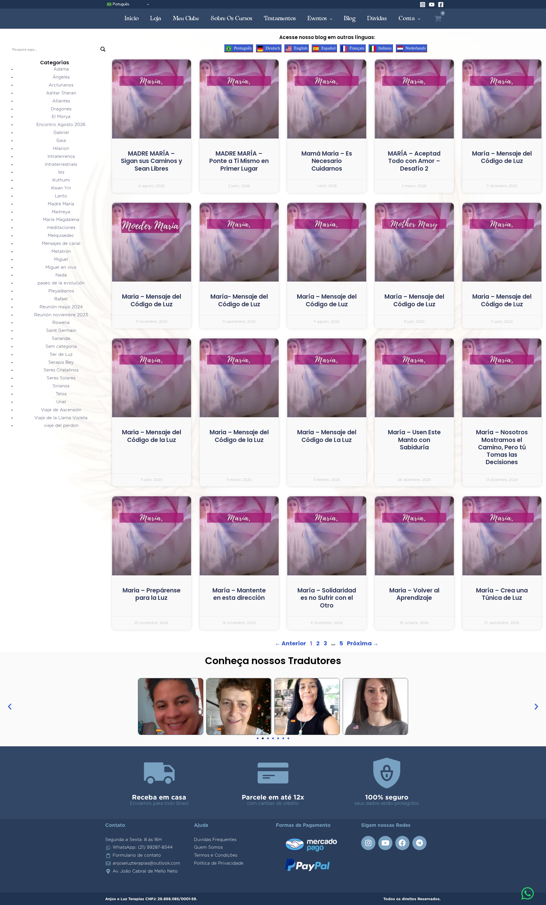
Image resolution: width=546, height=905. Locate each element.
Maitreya (61, 212)
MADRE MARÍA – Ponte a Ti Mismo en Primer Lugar (239, 161)
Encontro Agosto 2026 (61, 125)
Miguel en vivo (61, 267)
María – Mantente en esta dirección (239, 594)
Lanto (61, 196)
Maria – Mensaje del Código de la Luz (151, 436)
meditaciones (61, 228)
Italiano (384, 48)
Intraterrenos (61, 156)
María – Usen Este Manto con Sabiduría (414, 439)
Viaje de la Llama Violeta (61, 418)
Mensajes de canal (61, 243)
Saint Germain (61, 330)
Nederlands (415, 48)
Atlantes (61, 101)
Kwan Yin (61, 188)
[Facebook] (441, 4)
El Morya (61, 117)
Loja (156, 18)
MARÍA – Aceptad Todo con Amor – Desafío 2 (414, 161)
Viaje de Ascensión (61, 410)
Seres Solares (61, 378)
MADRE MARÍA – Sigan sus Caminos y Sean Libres (151, 161)
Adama (61, 69)
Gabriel (61, 133)
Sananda (61, 338)
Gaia (61, 141)
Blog (350, 18)
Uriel (61, 402)
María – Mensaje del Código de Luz (502, 157)
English (300, 48)
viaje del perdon (61, 425)
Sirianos (61, 386)
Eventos (317, 18)
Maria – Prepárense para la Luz (152, 594)
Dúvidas (377, 18)
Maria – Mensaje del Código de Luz (151, 300)
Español (328, 48)
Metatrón (61, 251)
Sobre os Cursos (232, 18)
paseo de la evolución (61, 283)
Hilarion (61, 148)
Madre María (61, 204)
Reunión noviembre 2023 (61, 315)
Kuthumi (61, 180)
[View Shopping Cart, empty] (438, 18)
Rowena (61, 323)
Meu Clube (186, 18)
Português (120, 4)
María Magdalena (61, 220)
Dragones (61, 109)
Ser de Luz (61, 354)
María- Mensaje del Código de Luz (239, 300)
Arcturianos (61, 85)
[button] (10, 706)
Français (356, 48)
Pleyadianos (61, 291)
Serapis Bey (61, 362)
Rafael (61, 299)
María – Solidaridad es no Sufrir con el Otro (326, 597)
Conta (406, 18)
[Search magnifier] (103, 49)
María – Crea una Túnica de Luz (502, 594)
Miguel (61, 259)
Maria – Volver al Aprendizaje (414, 594)
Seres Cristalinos (61, 370)
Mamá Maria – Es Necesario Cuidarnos (326, 161)
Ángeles (61, 77)
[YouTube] (432, 4)
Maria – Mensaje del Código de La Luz (326, 436)
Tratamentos (280, 18)
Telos (61, 394)
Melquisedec (61, 236)
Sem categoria (61, 346)
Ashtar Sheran (61, 93)
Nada (61, 275)
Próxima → (363, 643)
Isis (61, 172)
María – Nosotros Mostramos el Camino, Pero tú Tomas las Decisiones (502, 447)
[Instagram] (422, 4)
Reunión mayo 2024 (61, 307)
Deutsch (272, 48)
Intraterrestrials (61, 164)
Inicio (132, 18)
